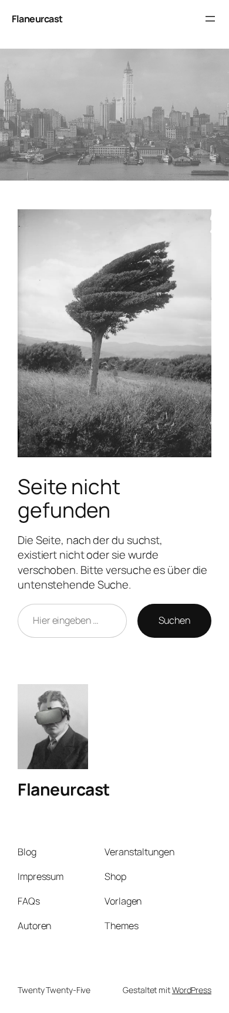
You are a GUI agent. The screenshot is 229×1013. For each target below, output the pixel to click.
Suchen (174, 620)
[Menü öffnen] (210, 19)
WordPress (191, 989)
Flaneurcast (37, 18)
